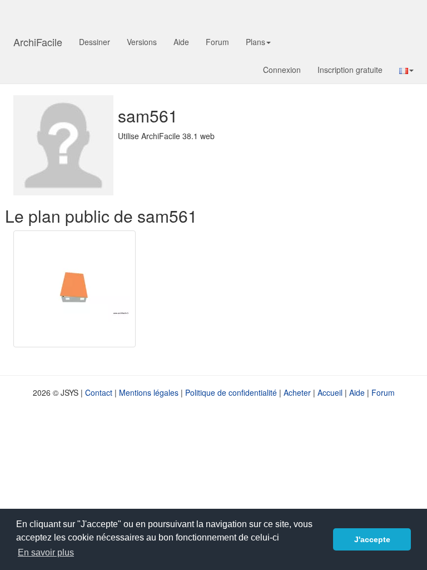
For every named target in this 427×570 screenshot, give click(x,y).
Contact (98, 392)
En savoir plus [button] (46, 552)
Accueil (329, 392)
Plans (255, 41)
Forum (217, 41)
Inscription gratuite (350, 69)
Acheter (297, 392)
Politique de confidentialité (231, 392)
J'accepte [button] (372, 539)
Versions (142, 41)
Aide (181, 41)
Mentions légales (148, 392)
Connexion (282, 69)
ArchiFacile (37, 42)
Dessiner (94, 41)
